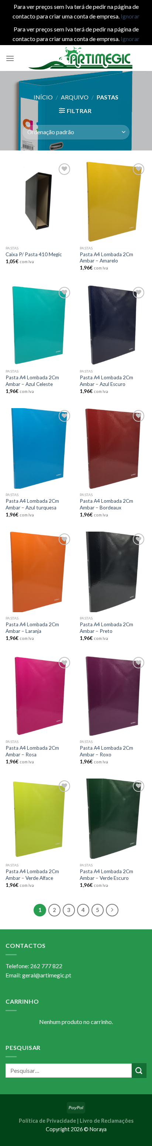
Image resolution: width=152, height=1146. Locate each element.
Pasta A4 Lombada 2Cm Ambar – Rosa (32, 751)
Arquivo (75, 97)
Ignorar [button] (130, 16)
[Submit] (139, 1070)
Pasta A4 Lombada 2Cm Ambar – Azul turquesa (32, 504)
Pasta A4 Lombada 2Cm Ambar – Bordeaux (106, 504)
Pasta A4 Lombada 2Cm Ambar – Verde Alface (32, 874)
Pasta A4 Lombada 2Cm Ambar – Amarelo (106, 257)
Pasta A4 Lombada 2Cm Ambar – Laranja (32, 627)
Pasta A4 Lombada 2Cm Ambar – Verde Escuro (106, 874)
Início (43, 97)
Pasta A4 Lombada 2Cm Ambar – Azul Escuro (106, 380)
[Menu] (10, 58)
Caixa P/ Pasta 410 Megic (34, 254)
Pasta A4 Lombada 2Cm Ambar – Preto (106, 627)
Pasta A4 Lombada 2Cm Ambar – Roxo (106, 751)
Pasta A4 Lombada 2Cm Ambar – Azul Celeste (32, 380)
